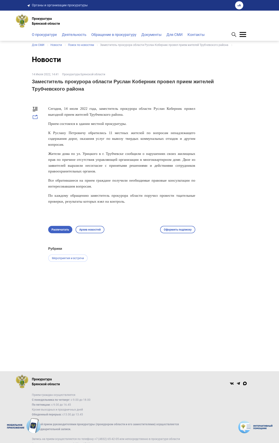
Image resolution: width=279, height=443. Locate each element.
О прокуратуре (44, 34)
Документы (151, 34)
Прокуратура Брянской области (83, 74)
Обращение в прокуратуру (113, 34)
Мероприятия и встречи (68, 258)
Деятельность (74, 34)
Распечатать (60, 229)
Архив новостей (90, 229)
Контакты (196, 34)
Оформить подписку (178, 229)
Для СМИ (174, 34)
